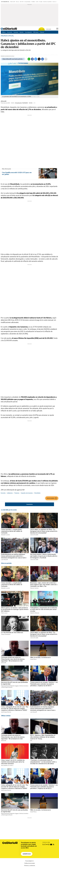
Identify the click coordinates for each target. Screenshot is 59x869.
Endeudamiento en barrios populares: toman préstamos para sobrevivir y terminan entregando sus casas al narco (13, 556)
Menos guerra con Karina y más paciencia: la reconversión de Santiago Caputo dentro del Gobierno (14, 609)
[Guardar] (45, 59)
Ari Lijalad (40, 1)
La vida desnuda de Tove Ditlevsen (12, 632)
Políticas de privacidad (29, 863)
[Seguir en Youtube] (51, 844)
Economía (9, 32)
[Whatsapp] (29, 59)
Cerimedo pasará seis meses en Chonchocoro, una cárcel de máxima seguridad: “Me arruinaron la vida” (13, 659)
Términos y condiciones (29, 865)
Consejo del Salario (27, 1)
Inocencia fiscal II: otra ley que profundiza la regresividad (14, 683)
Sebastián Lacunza (5, 534)
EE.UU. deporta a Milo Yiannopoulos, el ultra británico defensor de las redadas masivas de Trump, (42, 737)
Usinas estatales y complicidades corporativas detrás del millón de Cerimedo (11, 531)
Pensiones (16, 493)
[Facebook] (32, 59)
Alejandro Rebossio (34, 613)
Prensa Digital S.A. (29, 861)
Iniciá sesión (48, 29)
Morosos (17, 1)
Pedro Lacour (4, 613)
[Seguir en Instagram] (48, 844)
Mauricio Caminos (34, 588)
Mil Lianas (35, 32)
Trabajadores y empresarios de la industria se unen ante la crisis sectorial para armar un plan (43, 609)
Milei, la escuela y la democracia (40, 657)
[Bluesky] (35, 59)
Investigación (28, 32)
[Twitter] (39, 59)
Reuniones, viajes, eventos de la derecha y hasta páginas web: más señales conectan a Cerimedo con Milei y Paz (43, 584)
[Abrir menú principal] (57, 28)
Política (4, 32)
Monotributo (37, 493)
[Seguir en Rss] (53, 844)
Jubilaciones (10, 493)
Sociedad (16, 32)
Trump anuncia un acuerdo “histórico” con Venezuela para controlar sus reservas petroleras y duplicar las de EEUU (44, 684)
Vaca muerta (54, 1)
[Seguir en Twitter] (43, 844)
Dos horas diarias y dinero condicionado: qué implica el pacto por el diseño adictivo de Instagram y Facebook (43, 556)
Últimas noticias (6, 715)
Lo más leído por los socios (9, 510)
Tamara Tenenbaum (5, 634)
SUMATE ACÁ (27, 854)
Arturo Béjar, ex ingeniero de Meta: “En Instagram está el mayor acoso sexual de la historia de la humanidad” (43, 531)
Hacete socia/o (41, 29)
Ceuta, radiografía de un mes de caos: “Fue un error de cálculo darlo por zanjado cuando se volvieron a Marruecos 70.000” (14, 708)
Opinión (22, 32)
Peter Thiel (21, 1)
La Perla (37, 1)
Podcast (42, 32)
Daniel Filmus (33, 659)
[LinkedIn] (42, 59)
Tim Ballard (33, 1)
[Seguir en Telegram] (46, 844)
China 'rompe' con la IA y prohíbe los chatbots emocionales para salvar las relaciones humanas (13, 761)
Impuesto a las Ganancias (27, 493)
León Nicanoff (4, 559)
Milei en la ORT (12, 1)
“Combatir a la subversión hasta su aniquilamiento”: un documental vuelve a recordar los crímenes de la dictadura (43, 761)
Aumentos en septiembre (47, 1)
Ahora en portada (6, 563)
